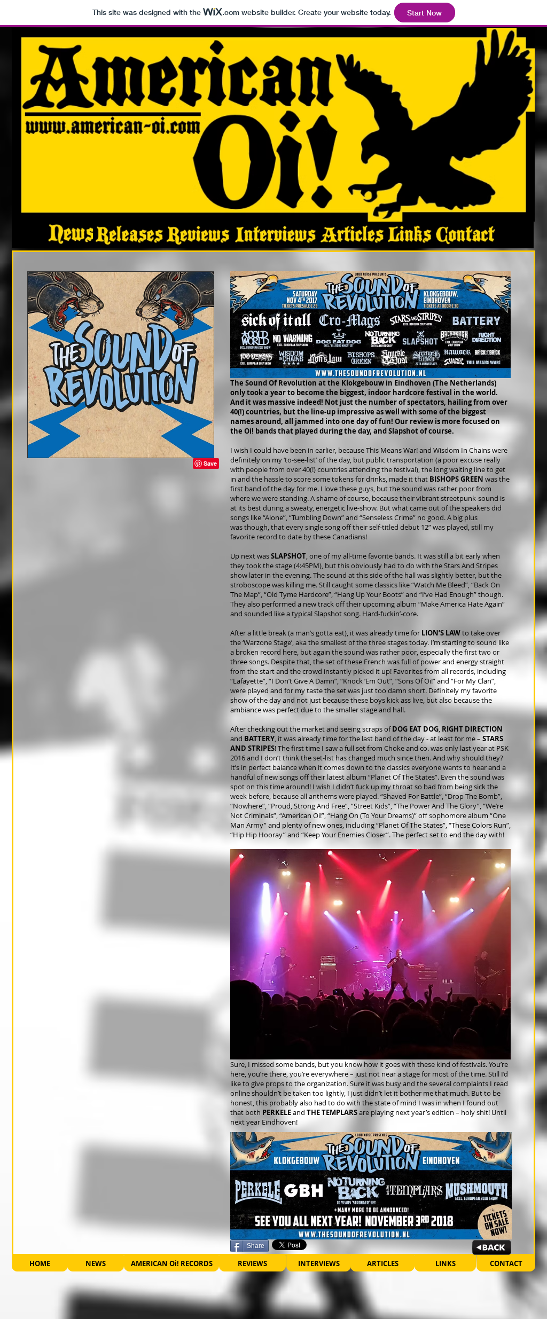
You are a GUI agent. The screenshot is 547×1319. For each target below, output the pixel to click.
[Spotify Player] (276, 1297)
